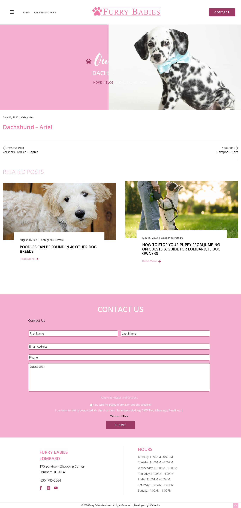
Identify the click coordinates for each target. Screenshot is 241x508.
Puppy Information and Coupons (119, 397)
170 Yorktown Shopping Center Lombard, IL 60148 (62, 469)
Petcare (59, 239)
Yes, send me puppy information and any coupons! (122, 404)
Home (26, 12)
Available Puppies (45, 12)
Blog (109, 82)
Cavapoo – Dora (227, 152)
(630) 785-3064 (50, 480)
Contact (222, 12)
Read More (27, 259)
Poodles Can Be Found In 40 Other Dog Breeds (58, 249)
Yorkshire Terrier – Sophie (20, 152)
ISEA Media (154, 505)
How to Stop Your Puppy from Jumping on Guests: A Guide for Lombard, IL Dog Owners (181, 249)
